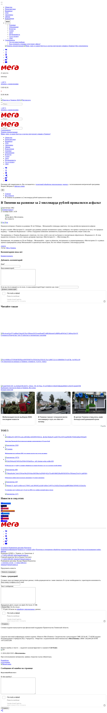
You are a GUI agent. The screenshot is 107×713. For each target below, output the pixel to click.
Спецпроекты (6, 130)
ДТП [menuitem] (6, 13)
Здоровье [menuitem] (12, 25)
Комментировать (7, 256)
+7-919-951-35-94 (7, 563)
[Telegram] (6, 57)
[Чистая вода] (25, 100)
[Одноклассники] (6, 55)
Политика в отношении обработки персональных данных (56, 549)
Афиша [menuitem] (7, 17)
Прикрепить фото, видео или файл (19, 605)
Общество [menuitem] (8, 7)
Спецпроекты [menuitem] (10, 40)
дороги (3, 246)
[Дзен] (6, 52)
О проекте (5, 548)
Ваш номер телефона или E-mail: (12, 582)
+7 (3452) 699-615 (20, 563)
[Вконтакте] (6, 50)
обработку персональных (26, 609)
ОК (3, 190)
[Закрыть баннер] (2, 2)
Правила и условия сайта (26, 549)
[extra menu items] (7, 22)
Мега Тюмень (11, 248)
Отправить (5, 624)
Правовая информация (9, 549)
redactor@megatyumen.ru (22, 559)
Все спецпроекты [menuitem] (82, 46)
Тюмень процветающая (9, 132)
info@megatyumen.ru (21, 555)
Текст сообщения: (7, 586)
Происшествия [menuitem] (10, 9)
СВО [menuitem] (11, 38)
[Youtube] (6, 63)
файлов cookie (20, 186)
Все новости (9, 195)
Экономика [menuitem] (9, 15)
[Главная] (25, 69)
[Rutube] (6, 60)
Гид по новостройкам (17, 42)
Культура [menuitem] (12, 29)
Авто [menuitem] (11, 32)
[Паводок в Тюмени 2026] (10, 100)
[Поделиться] (2, 711)
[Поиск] (2, 102)
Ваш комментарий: (7, 268)
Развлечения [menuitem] (9, 18)
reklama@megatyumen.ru (9, 565)
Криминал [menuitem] (8, 11)
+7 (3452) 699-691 (7, 555)
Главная (8, 194)
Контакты (27, 548)
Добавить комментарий (9, 289)
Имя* (3, 264)
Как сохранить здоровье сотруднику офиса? (24, 44)
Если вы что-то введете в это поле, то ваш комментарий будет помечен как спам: (30, 287)
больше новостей (7, 390)
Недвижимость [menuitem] (14, 34)
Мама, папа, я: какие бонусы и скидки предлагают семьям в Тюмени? (26, 134)
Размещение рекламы (16, 548)
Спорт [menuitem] (11, 31)
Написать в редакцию (8, 572)
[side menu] (2, 4)
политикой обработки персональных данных (52, 184)
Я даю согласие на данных (22, 609)
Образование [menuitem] (13, 27)
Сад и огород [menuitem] (14, 36)
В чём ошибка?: (6, 677)
